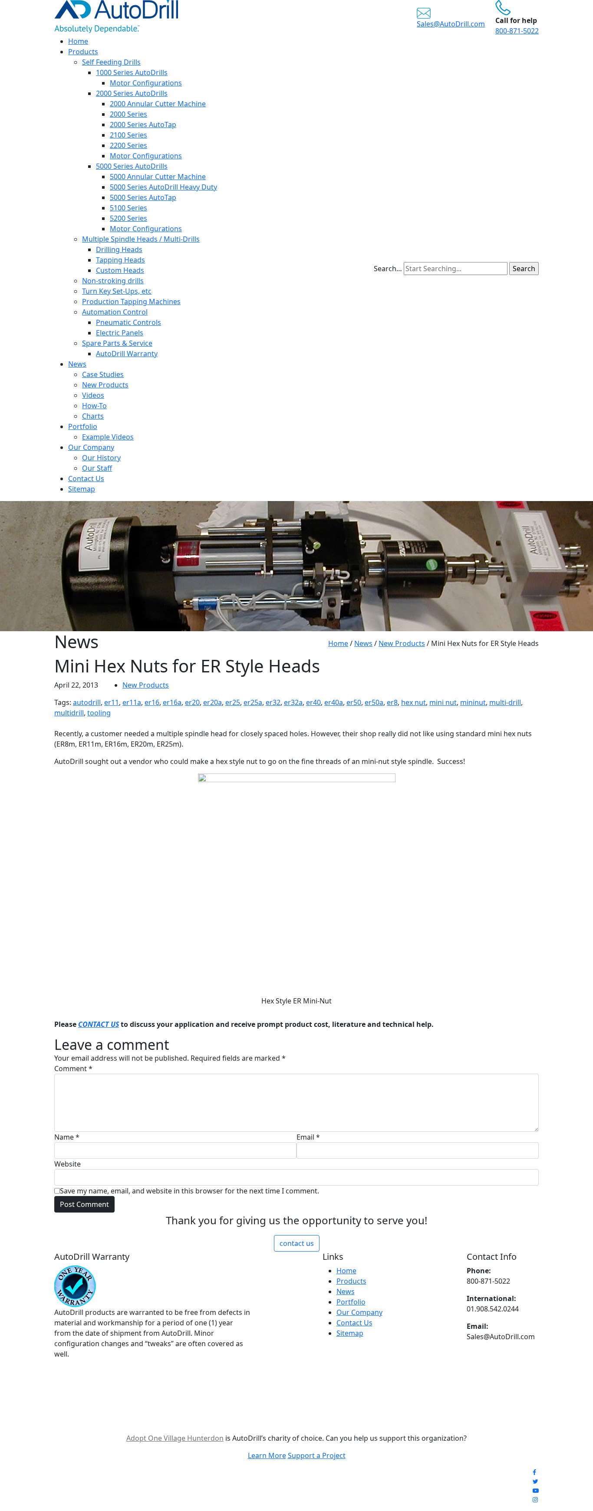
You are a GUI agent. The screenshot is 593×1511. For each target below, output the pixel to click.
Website (67, 1164)
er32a (293, 702)
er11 (111, 702)
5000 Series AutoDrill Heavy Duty (163, 187)
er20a (212, 702)
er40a (333, 702)
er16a (172, 702)
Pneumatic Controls (128, 322)
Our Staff (97, 468)
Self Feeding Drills (111, 62)
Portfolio (82, 426)
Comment (73, 1068)
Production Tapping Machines (131, 301)
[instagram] (535, 1499)
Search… (388, 268)
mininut (473, 702)
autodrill (87, 702)
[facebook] (534, 1472)
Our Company (91, 447)
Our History (101, 457)
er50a (374, 702)
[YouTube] (536, 1490)
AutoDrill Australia (335, 1489)
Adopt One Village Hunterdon (175, 1438)
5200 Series (128, 218)
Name (66, 1137)
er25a (253, 702)
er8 (392, 702)
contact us (297, 1243)
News (77, 364)
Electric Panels (119, 333)
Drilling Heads (119, 249)
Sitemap (81, 489)
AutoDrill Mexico (392, 1489)
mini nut (443, 702)
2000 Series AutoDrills (132, 93)
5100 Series (128, 208)
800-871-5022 (517, 31)
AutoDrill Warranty (127, 353)
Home (78, 41)
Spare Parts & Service (117, 343)
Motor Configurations (146, 83)
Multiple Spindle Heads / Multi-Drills (141, 239)
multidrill (69, 713)
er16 (152, 702)
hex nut (413, 702)
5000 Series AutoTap (143, 197)
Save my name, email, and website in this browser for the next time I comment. (189, 1191)
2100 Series (128, 135)
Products (83, 51)
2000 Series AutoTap (143, 124)
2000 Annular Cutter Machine (158, 103)
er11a (131, 702)
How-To (94, 405)
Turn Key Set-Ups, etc (117, 291)
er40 (313, 702)
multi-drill (505, 702)
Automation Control (115, 312)
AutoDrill (288, 1489)
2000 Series (128, 114)
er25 (232, 702)
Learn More (267, 1455)
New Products (105, 385)
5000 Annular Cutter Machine (158, 176)
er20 (192, 702)
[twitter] (535, 1481)
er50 (353, 702)
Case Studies (103, 374)
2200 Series (128, 145)
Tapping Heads (120, 260)
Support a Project (317, 1455)
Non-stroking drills (113, 280)
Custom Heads (120, 270)
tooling (99, 713)
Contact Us (86, 478)
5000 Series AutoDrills (132, 166)
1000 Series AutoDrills (132, 72)
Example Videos (108, 437)
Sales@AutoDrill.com (451, 24)
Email (308, 1137)
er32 (273, 702)
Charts (93, 416)
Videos (93, 395)
